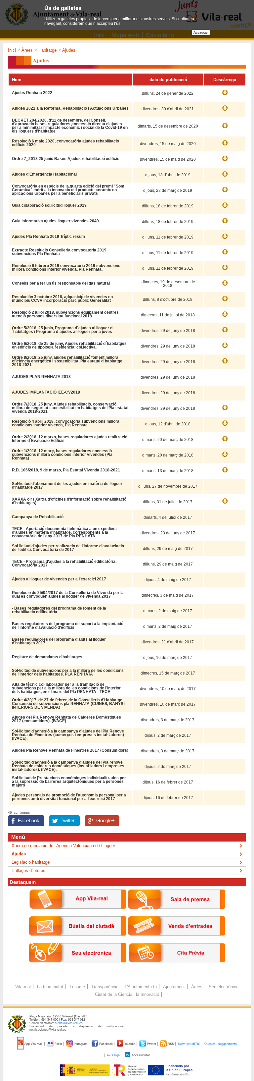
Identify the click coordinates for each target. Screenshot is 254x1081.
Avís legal (113, 1055)
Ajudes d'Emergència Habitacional (44, 174)
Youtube (129, 1044)
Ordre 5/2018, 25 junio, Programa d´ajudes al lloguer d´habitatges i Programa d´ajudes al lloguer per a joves (62, 330)
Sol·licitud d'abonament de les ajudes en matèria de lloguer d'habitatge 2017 (67, 485)
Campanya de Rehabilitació (38, 516)
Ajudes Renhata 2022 (32, 92)
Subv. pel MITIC (189, 1044)
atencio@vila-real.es (69, 1023)
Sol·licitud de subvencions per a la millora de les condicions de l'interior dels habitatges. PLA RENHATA (68, 672)
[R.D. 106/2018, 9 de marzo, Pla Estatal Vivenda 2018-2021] (225, 473)
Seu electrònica (223, 986)
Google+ (105, 820)
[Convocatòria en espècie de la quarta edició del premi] (225, 192)
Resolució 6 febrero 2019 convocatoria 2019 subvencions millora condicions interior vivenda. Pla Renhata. (66, 267)
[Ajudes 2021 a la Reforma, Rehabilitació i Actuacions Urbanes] (225, 111)
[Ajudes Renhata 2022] (225, 95)
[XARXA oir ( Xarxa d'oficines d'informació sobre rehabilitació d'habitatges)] (225, 504)
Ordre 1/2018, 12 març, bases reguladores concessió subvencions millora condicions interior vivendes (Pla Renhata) (62, 454)
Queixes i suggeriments (220, 1044)
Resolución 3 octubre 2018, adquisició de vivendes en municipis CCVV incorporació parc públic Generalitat (62, 299)
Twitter (68, 820)
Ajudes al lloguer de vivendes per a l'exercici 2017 (59, 579)
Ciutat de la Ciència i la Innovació (127, 994)
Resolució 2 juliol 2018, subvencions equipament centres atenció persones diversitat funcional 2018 (65, 314)
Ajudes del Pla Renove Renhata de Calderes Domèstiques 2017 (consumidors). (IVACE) (66, 719)
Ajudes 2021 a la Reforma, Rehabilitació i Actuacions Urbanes (70, 108)
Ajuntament (174, 986)
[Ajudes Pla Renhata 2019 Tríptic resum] (225, 239)
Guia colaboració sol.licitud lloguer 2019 (49, 205)
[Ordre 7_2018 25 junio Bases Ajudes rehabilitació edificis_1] (225, 161)
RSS (171, 1044)
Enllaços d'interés (28, 870)
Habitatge (47, 50)
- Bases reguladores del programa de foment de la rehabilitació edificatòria (59, 610)
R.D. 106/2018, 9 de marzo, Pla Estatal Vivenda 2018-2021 (66, 470)
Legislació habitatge (31, 862)
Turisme (77, 986)
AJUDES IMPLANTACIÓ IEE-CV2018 (46, 392)
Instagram (81, 1044)
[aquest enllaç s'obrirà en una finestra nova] (77, 967)
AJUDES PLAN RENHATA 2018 (41, 376)
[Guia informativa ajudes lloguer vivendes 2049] (225, 224)
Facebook (28, 820)
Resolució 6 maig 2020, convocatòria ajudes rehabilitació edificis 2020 (65, 143)
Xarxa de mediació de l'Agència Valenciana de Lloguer (63, 845)
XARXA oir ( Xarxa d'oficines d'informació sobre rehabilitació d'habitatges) (69, 501)
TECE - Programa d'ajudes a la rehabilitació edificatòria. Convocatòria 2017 (64, 563)
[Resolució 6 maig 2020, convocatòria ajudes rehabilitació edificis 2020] (225, 146)
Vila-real (23, 986)
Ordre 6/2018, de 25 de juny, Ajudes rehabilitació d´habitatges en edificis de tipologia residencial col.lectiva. (69, 345)
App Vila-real (33, 1044)
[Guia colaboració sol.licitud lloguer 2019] (225, 208)
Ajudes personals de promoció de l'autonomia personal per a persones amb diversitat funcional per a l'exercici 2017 (69, 797)
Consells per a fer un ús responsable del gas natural (61, 283)
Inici (12, 50)
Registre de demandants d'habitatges (47, 657)
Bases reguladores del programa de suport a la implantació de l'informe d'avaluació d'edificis (67, 626)
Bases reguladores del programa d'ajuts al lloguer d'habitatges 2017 (59, 641)
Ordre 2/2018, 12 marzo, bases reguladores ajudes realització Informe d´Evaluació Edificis (69, 439)
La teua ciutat (50, 986)
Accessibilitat (140, 1055)
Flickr (58, 1044)
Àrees (27, 50)
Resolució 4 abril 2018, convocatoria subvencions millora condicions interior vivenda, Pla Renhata (65, 423)
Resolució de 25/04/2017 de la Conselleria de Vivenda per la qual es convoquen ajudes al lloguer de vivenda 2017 (68, 594)
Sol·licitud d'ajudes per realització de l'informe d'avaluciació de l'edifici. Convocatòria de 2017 (68, 548)
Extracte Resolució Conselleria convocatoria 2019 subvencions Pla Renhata (59, 252)
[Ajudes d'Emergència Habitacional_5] (225, 177)
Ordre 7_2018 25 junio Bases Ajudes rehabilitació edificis (65, 158)
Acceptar (200, 32)
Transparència (104, 986)
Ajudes (19, 853)
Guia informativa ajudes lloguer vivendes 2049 (55, 221)
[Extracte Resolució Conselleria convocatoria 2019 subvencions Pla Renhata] (225, 255)
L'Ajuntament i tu (141, 986)
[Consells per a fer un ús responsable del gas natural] (225, 286)
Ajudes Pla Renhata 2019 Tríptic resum (48, 236)
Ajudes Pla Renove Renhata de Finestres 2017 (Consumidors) (70, 750)
